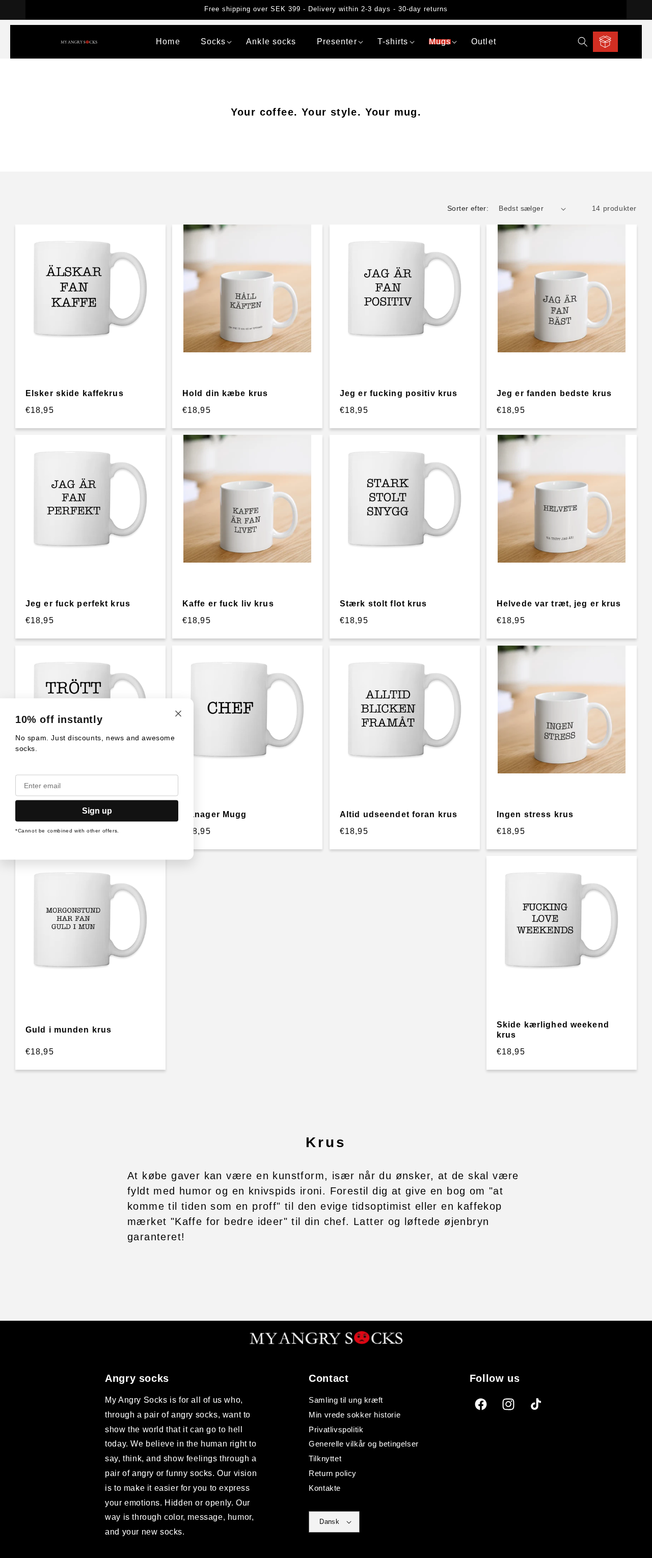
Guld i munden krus (68, 1029)
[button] (213, 41)
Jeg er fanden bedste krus (554, 393)
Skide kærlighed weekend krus (553, 1029)
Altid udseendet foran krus (398, 814)
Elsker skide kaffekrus (74, 393)
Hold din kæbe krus (225, 393)
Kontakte (325, 1488)
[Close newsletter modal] (178, 715)
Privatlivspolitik (336, 1429)
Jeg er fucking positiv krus (398, 393)
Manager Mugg (214, 814)
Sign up (97, 810)
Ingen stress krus (535, 814)
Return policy (333, 1473)
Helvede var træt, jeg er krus (559, 604)
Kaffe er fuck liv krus (228, 604)
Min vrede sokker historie (354, 1414)
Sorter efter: (467, 208)
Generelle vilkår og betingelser (364, 1443)
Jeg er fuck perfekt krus (77, 604)
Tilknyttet (325, 1458)
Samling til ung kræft (346, 1400)
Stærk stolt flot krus (383, 604)
